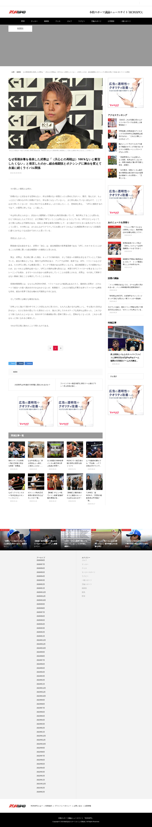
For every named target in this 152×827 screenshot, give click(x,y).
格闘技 (46, 21)
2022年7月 (41, 756)
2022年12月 (41, 736)
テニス (57, 21)
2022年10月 (41, 744)
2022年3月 (41, 772)
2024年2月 (41, 680)
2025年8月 (41, 608)
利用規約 (48, 806)
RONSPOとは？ (37, 806)
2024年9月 (41, 652)
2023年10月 (41, 696)
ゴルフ (69, 21)
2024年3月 (41, 676)
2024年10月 (41, 648)
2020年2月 (41, 792)
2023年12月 (41, 688)
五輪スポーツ (96, 21)
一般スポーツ (126, 21)
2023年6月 (41, 712)
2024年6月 (41, 664)
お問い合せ (78, 806)
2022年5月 (41, 764)
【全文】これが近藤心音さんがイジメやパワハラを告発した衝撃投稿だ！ (130, 122)
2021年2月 (41, 788)
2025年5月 (41, 620)
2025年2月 (41, 632)
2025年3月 (41, 628)
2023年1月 (41, 732)
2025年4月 (41, 624)
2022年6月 (41, 760)
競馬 (83, 592)
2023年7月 (41, 708)
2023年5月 (41, 716)
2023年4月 (41, 720)
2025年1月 (41, 636)
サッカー (34, 21)
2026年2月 (41, 584)
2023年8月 (41, 704)
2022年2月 (41, 776)
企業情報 (87, 806)
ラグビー (81, 21)
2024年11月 (41, 644)
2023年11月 (41, 692)
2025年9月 (41, 604)
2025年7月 (41, 612)
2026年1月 (41, 588)
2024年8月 (41, 656)
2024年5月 (41, 668)
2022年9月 (41, 748)
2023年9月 (41, 700)
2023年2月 (41, 728)
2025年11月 (41, 596)
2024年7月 (41, 660)
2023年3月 (41, 724)
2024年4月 (41, 672)
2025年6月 (41, 616)
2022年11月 (41, 740)
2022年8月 (41, 752)
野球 (23, 21)
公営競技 (111, 21)
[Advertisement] (76, 49)
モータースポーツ (88, 572)
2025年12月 (41, 592)
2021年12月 (41, 784)
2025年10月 (41, 600)
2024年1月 (41, 684)
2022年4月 (41, 768)
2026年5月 (41, 572)
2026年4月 (41, 576)
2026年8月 (41, 560)
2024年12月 (41, 640)
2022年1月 (41, 780)
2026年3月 (41, 580)
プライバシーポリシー (63, 806)
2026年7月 (41, 564)
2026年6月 (41, 568)
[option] (15, 539)
